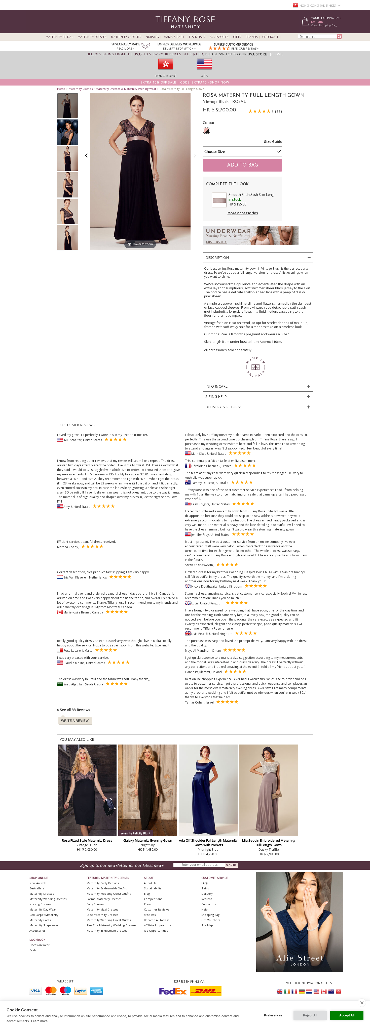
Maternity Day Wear (42, 909)
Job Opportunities (156, 930)
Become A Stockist (156, 920)
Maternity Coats (40, 920)
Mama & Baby (174, 36)
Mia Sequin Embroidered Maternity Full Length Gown (268, 842)
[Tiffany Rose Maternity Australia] (331, 991)
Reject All (310, 1015)
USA (204, 75)
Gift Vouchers (210, 920)
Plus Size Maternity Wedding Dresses (111, 925)
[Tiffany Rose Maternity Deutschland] (301, 991)
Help (204, 909)
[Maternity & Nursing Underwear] (251, 247)
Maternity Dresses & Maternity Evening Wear (126, 89)
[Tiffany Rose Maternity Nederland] (309, 991)
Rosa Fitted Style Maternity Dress (87, 840)
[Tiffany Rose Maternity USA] (316, 991)
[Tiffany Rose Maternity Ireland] (287, 991)
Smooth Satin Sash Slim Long (251, 194)
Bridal (33, 950)
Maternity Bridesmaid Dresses (107, 930)
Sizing (205, 888)
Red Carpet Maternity (43, 915)
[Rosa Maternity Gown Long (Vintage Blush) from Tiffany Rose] (67, 105)
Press (147, 904)
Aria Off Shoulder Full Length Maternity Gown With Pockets (208, 842)
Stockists (150, 915)
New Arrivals (37, 883)
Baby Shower (95, 904)
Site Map (207, 925)
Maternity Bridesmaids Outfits (107, 888)
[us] (204, 71)
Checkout (270, 36)
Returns (206, 899)
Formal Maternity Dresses (104, 899)
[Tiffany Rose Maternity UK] (279, 991)
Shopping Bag (210, 915)
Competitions (153, 899)
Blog (147, 893)
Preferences (273, 1015)
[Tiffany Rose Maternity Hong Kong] (338, 991)
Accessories (219, 36)
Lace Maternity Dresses (102, 915)
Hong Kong (166, 75)
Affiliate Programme (157, 925)
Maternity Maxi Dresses (102, 909)
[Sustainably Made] (146, 47)
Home (61, 89)
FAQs (204, 883)
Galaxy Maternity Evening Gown (147, 840)
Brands (251, 36)
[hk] (166, 71)
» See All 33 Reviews (73, 709)
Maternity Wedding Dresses (47, 899)
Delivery (207, 893)
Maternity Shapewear (43, 925)
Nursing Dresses (40, 904)
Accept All (347, 1015)
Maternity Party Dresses (103, 883)
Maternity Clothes (126, 36)
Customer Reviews (156, 909)
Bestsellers (36, 888)
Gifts (237, 36)
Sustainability (153, 888)
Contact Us (208, 904)
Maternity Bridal (59, 36)
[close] (362, 1002)
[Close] (277, 54)
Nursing (152, 36)
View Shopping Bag (324, 25)
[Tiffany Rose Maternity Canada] (323, 991)
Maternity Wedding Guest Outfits (109, 893)
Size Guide (273, 141)
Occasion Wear (39, 945)
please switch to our (236, 54)
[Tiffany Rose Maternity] (162, 31)
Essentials (197, 36)
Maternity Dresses (92, 36)
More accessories (243, 212)
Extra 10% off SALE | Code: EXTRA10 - (185, 82)
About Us (150, 883)
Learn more (39, 1021)
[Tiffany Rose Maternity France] (294, 991)
